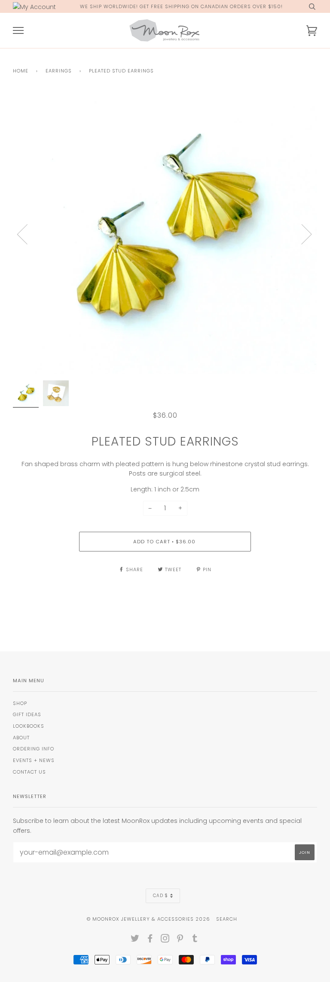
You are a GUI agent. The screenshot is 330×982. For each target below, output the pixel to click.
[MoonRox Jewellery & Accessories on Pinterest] (180, 940)
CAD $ (160, 895)
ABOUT (21, 737)
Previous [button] (27, 234)
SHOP (20, 703)
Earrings (59, 70)
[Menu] (18, 30)
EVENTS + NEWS (34, 760)
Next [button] (301, 234)
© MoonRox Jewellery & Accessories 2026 (148, 919)
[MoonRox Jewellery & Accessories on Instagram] (165, 940)
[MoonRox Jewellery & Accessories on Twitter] (135, 940)
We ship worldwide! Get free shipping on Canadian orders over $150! (181, 6)
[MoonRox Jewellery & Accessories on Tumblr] (195, 940)
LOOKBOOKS (28, 726)
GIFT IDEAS (27, 714)
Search (226, 919)
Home (20, 70)
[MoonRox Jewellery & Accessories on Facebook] (150, 940)
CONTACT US (29, 771)
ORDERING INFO (33, 748)
